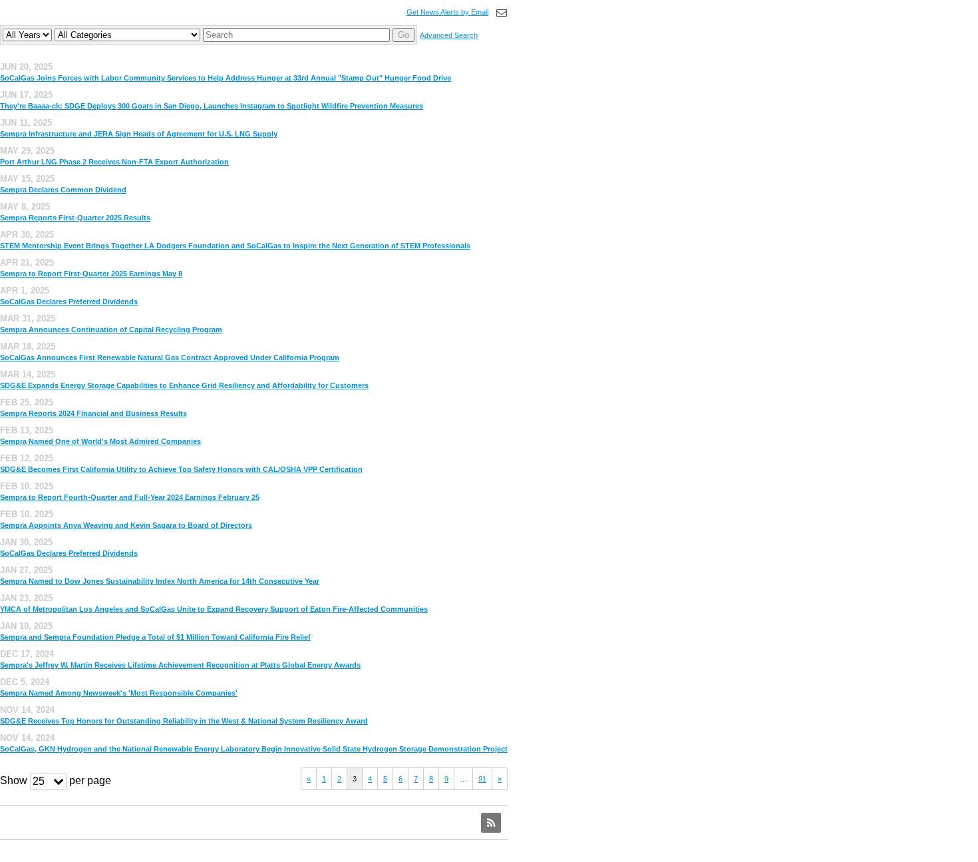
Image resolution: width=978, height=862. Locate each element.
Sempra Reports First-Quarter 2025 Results (75, 218)
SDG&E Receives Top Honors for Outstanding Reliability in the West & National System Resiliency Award (184, 721)
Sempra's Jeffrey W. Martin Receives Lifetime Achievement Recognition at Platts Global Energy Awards (180, 665)
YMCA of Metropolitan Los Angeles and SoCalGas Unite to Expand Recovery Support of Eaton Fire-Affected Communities (214, 609)
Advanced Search (449, 35)
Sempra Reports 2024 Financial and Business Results (93, 413)
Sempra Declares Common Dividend (63, 190)
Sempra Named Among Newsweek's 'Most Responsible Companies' (119, 693)
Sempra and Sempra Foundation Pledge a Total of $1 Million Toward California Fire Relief (155, 637)
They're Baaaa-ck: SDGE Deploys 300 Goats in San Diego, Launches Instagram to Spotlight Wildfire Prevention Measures (211, 106)
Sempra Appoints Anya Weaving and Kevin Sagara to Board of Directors (126, 525)
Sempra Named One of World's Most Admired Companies (100, 441)
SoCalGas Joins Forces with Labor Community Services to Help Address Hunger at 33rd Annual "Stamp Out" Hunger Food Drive (225, 78)
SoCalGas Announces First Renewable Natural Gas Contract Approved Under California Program (169, 357)
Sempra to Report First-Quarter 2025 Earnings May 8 (91, 274)
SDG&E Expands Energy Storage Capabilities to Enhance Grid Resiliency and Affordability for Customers (184, 385)
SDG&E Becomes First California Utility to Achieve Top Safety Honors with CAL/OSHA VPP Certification (181, 469)
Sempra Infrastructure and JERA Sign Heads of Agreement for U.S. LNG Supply (138, 134)
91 (482, 779)
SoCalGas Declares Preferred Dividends (69, 302)
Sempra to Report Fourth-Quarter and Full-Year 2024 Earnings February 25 (129, 497)
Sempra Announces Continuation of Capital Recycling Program (111, 329)
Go (403, 35)
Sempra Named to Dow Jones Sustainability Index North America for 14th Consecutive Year (159, 581)
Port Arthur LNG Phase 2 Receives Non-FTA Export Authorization (114, 162)
